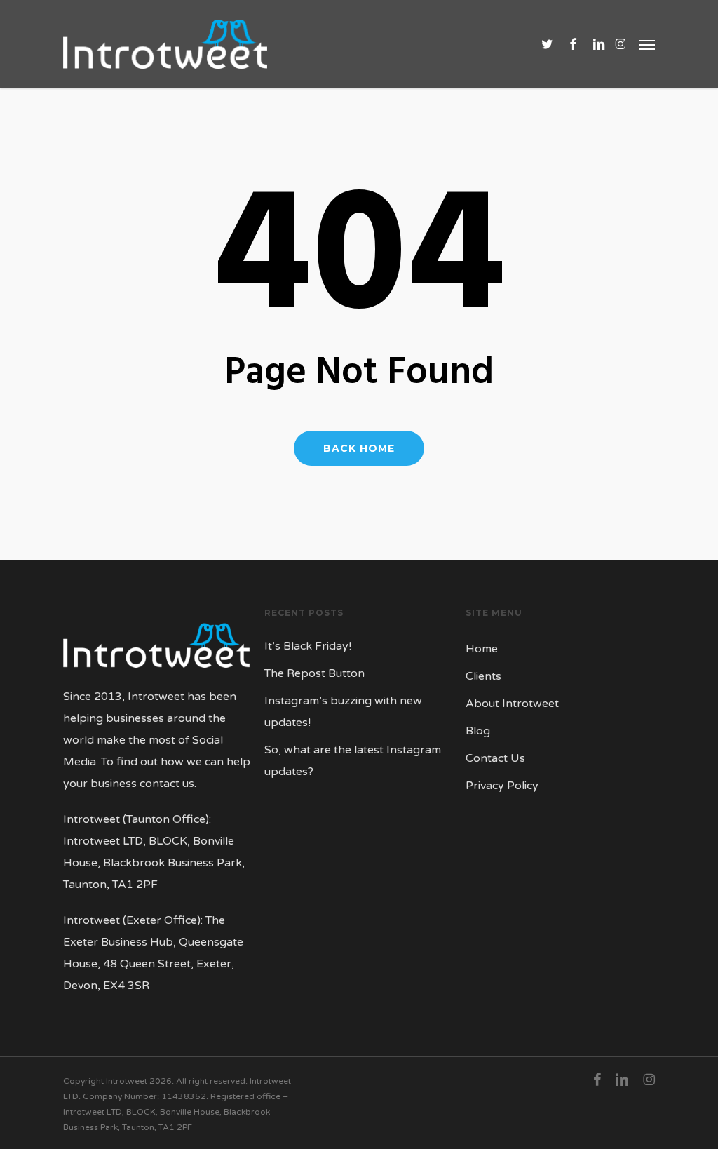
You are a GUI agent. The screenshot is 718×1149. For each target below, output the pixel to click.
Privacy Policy (502, 786)
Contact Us (495, 758)
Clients (483, 676)
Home (482, 649)
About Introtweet (512, 704)
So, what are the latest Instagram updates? (352, 761)
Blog (478, 731)
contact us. (168, 784)
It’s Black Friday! (307, 646)
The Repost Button (314, 673)
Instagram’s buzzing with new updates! (343, 712)
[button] (647, 44)
